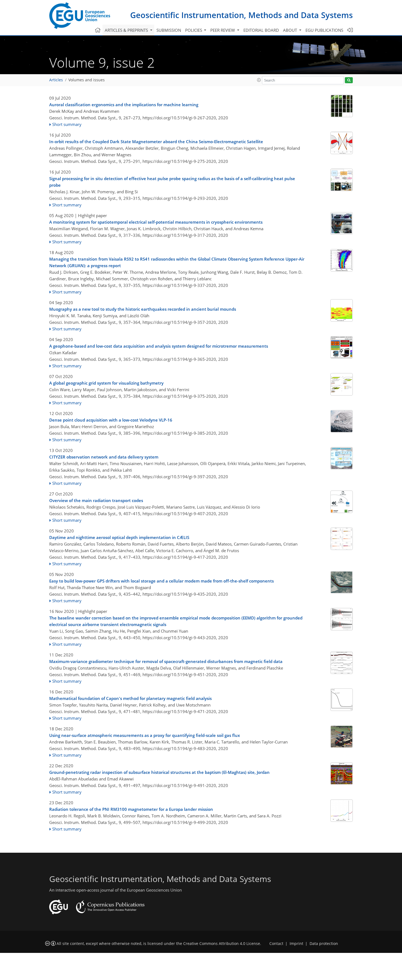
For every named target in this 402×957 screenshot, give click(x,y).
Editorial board (261, 30)
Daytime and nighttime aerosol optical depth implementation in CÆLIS (119, 537)
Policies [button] (194, 30)
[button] (259, 79)
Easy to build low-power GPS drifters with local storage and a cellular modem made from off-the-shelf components (161, 581)
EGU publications (324, 30)
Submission (168, 30)
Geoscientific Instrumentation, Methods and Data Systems (241, 15)
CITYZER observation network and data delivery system (103, 457)
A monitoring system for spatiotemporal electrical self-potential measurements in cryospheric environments (156, 222)
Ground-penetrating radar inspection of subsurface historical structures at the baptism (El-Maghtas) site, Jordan (159, 772)
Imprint (296, 943)
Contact (276, 943)
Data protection (324, 943)
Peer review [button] (223, 30)
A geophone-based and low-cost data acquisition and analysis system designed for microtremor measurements (158, 346)
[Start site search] (349, 80)
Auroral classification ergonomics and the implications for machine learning (123, 104)
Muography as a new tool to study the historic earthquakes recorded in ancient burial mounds (142, 309)
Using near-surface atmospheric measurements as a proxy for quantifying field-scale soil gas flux (144, 735)
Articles (56, 79)
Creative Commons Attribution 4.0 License (221, 943)
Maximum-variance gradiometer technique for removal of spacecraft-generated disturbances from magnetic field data (165, 661)
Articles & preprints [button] (127, 30)
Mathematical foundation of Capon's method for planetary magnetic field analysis (130, 698)
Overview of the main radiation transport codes (96, 500)
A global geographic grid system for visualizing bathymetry (106, 383)
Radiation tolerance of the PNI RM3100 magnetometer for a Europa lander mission (131, 809)
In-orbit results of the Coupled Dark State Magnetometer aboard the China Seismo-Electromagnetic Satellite (156, 141)
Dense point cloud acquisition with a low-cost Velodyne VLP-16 (110, 420)
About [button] (290, 30)
